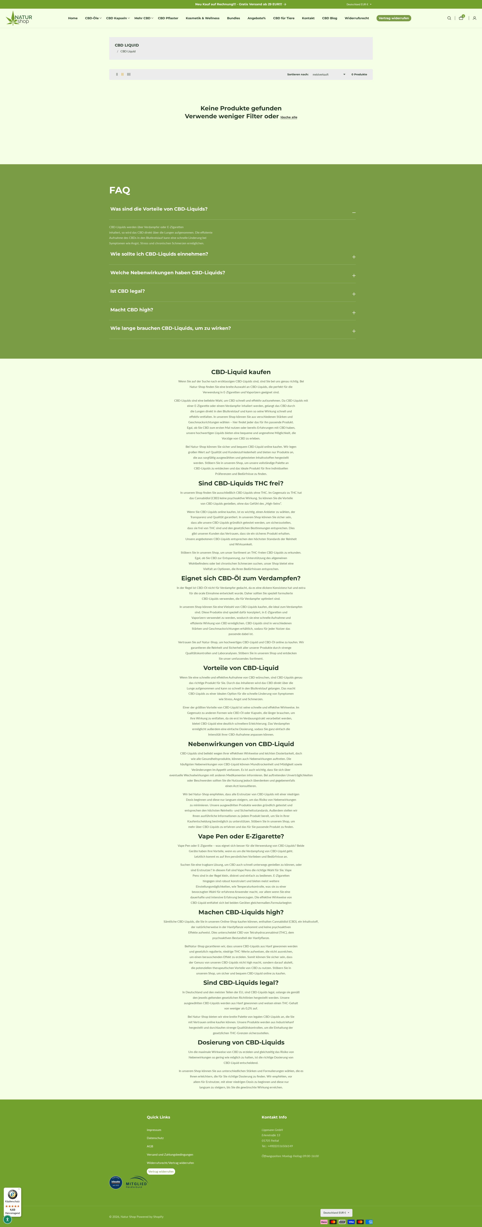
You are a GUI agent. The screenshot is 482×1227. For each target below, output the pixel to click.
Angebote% (257, 18)
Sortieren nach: (298, 74)
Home (73, 18)
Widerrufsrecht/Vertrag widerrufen (170, 1162)
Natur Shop (128, 1216)
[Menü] (19, 1190)
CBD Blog (329, 18)
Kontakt (308, 18)
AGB (150, 1146)
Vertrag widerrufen (394, 18)
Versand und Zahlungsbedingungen (170, 1154)
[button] (92, 18)
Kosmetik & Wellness (203, 18)
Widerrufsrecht (357, 18)
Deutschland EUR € (358, 4)
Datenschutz (155, 1138)
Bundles (233, 18)
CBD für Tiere (283, 18)
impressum (154, 1129)
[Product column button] (117, 74)
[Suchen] (451, 18)
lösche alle (289, 117)
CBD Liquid (128, 51)
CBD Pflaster (168, 18)
